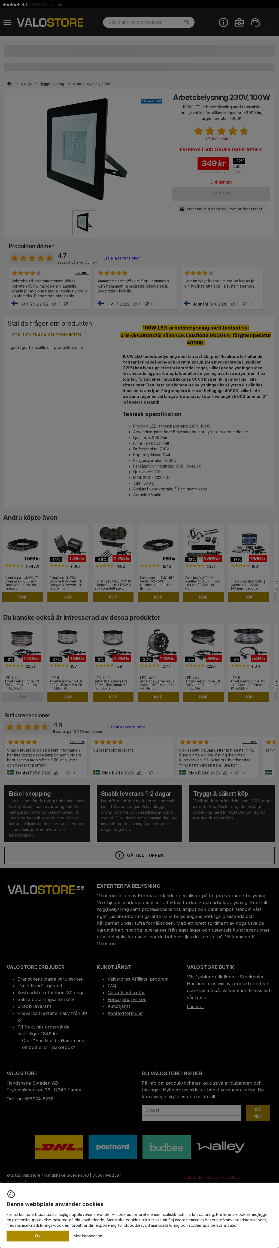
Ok (38, 1236)
